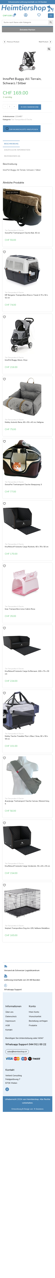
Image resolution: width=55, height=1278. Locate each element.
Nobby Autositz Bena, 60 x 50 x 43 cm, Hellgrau (24, 422)
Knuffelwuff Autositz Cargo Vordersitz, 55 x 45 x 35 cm (27, 866)
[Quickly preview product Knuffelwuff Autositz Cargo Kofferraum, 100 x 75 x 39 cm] (50, 631)
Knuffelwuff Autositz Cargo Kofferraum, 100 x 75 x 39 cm (27, 672)
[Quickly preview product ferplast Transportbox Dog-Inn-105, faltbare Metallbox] (50, 888)
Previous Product (13, 42)
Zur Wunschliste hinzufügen (23, 129)
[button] (49, 49)
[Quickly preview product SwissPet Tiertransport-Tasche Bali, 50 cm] (50, 192)
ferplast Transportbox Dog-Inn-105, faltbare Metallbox (27, 928)
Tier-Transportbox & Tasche (21, 119)
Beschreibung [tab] (11, 143)
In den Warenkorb (29, 107)
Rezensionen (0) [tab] (12, 156)
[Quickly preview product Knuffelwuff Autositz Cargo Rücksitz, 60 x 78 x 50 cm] (50, 506)
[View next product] (50, 42)
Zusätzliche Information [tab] (17, 150)
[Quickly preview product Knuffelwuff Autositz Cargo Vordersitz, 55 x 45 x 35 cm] (50, 825)
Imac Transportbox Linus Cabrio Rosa (20, 609)
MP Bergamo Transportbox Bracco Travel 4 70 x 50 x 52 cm (26, 296)
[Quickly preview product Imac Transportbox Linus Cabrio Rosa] (50, 568)
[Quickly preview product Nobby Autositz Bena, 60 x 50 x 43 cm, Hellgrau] (50, 382)
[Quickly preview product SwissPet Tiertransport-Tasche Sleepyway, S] (50, 444)
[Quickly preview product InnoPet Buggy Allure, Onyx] (50, 319)
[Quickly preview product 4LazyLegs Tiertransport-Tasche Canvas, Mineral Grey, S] (50, 760)
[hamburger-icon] (51, 15)
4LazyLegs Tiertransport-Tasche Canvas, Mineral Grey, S (27, 802)
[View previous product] (4, 42)
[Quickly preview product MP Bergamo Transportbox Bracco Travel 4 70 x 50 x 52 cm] (50, 254)
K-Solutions (38, 1109)
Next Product (43, 42)
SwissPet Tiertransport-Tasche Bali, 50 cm (22, 233)
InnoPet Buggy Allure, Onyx (16, 360)
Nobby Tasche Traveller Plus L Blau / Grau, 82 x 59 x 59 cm (26, 737)
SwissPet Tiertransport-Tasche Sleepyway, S (23, 484)
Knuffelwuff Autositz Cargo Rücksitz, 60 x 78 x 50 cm (26, 546)
